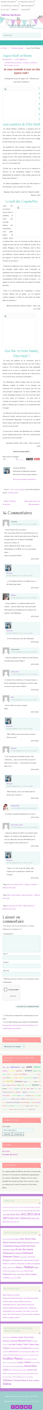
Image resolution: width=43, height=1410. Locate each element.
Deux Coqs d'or (15, 489)
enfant (12, 1077)
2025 (15, 1222)
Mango (5, 1267)
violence (10, 1109)
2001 (19, 1210)
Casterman (8, 1246)
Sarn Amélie (30, 1373)
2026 (18, 1222)
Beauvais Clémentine (10, 1341)
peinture (32, 1095)
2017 (17, 1218)
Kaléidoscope (18, 1260)
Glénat (15, 1256)
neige (11, 1095)
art (23, 1070)
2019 (28, 1218)
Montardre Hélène (18, 1366)
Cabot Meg (11, 1344)
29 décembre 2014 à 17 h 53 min (24, 827)
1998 (9, 1210)
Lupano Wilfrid (23, 1362)
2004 (28, 1211)
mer (21, 1092)
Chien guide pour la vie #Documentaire (32, 502)
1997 (6, 1210)
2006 (34, 1211)
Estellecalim (15, 806)
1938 (9, 1207)
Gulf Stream (31, 1257)
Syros (23, 1274)
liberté (36, 1088)
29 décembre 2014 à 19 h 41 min (20, 863)
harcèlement (13, 1085)
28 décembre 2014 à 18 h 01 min (20, 786)
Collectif (5, 1351)
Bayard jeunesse (34, 1243)
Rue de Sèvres (28, 1271)
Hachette (6, 1260)
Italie (25, 1088)
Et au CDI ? (5, 10)
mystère (4, 1095)
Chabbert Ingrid (15, 1348)
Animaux (12, 1071)
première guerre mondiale (18, 1099)
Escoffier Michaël (13, 1355)
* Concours (25, 10)
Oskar (36, 1267)
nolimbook (32, 1308)
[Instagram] (26, 1407)
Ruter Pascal (23, 1373)
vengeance (36, 1105)
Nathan (22, 489)
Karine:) (14, 748)
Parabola (25, 1401)
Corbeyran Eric (12, 1351)
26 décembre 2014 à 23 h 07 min (24, 700)
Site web (6, 970)
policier (4, 1099)
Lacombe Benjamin (12, 1362)
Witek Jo (24, 1380)
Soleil (19, 1274)
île (40, 1085)
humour (35, 1085)
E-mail (6, 962)
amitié (29, 1067)
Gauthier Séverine (34, 1355)
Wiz (19, 1278)
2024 (11, 1222)
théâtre (19, 1105)
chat (40, 1071)
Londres (4, 1092)
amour (37, 1066)
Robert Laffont (20, 1271)
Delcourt (25, 1245)
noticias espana (8, 1301)
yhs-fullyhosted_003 (31, 1298)
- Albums (25, 63)
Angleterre (5, 1070)
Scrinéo (14, 1274)
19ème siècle (5, 1067)
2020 (33, 1218)
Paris (29, 1095)
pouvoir (8, 1099)
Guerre (4, 1085)
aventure (28, 1070)
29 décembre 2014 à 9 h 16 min (23, 808)
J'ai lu (11, 1260)
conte (8, 1074)
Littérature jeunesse (10, 6)
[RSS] (21, 1407)
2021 (37, 1218)
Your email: (6, 1126)
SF (30, 1102)
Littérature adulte (26, 2)
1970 (14, 1207)
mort (28, 1092)
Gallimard (18, 1253)
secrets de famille (24, 1102)
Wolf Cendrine (34, 1380)
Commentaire (8, 934)
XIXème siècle (32, 1109)
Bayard (26, 1242)
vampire (31, 1105)
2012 (23, 1214)
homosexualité (28, 1085)
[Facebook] (13, 1407)
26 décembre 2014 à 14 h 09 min (24, 652)
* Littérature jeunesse (16, 48)
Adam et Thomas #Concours (9, 502)
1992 (30, 1207)
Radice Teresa (7, 1373)
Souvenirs (12, 1105)
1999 (13, 1210)
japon (28, 1088)
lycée (11, 1092)
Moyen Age (32, 1092)
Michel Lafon (11, 1267)
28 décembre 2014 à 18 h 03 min (20, 576)
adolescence (15, 1067)
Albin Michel (25, 1239)
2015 (6, 1218)
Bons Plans (6, 1151)
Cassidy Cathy (22, 1344)
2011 (18, 1214)
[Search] (38, 36)
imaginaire (4, 1088)
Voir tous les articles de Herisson (25, 479)
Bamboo (20, 1243)
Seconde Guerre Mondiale (13, 1102)
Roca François (15, 1373)
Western (26, 1109)
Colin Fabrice (35, 1348)
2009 (8, 1215)
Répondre (35, 559)
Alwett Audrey (29, 1337)
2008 (4, 1215)
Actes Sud (5, 1239)
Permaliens (13, 493)
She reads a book (17, 825)
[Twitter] (17, 1407)
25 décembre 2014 (20, 59)
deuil (20, 1074)
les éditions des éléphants (32, 1264)
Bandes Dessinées (8, 2)
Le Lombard (11, 1264)
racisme (28, 1099)
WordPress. (35, 1401)
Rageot (14, 1271)
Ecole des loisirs (24, 1249)
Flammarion (8, 1253)
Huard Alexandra (27, 1359)
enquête (20, 1078)
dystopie (30, 1074)
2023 (8, 1222)
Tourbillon (6, 1278)
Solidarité (34, 1102)
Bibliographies (27, 6)
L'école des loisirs (28, 1260)
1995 (39, 1207)
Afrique (23, 1067)
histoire (19, 1085)
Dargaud (17, 1246)
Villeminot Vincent (12, 1380)
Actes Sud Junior (13, 1239)
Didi (12, 697)
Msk (23, 1267)
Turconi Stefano (17, 1377)
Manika (13, 595)
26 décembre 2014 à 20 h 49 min (20, 633)
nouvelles (23, 1095)
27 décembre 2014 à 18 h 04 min (24, 751)
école (34, 1074)
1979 (20, 1207)
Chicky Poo (15, 672)
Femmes (36, 1081)
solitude (39, 1102)
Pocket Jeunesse (7, 1271)
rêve (35, 1099)
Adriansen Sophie (17, 1337)
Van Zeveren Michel (27, 1377)
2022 (4, 1222)
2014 (37, 1214)
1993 (33, 1207)
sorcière (4, 1105)
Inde (22, 1088)
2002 (22, 1211)
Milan (18, 1267)
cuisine (16, 1074)
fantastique (18, 1081)
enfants (16, 1077)
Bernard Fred (24, 1340)
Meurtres (25, 1092)
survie (16, 1105)
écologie (38, 1074)
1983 (25, 1207)
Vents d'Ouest (13, 1277)
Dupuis (12, 1250)
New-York (15, 1095)
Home (5, 48)
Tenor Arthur (8, 1377)
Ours (26, 1095)
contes (12, 1074)
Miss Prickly (9, 1366)
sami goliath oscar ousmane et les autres (16, 1311)
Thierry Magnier (31, 1274)
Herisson (8, 59)
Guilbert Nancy (13, 1358)
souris (7, 1105)
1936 (6, 1207)
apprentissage (19, 1070)
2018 (23, 1218)
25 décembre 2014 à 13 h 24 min (24, 524)
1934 (4, 1207)
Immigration (17, 1088)
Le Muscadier (20, 1264)
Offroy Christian (13, 1370)
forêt (40, 1081)
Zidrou (7, 1383)
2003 (25, 1211)
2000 (16, 1210)
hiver (23, 1085)
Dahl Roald (21, 1351)
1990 (28, 1207)
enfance (8, 1078)
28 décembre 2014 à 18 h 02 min (20, 729)
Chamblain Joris (26, 1348)
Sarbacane (7, 1274)
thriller (23, 1105)
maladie (18, 1092)
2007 (38, 1211)
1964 (12, 1207)
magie (14, 1092)
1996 (4, 1210)
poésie (39, 1095)
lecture (32, 1088)
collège (4, 1074)
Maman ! (14, 10)
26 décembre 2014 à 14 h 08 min (24, 598)
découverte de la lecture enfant (21, 1314)
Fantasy (25, 1081)
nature (7, 1095)
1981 (22, 1207)
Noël (19, 1095)
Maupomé (33, 1362)
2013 (30, 1214)
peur (36, 1095)
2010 (12, 1214)
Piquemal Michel (22, 1370)
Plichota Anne (32, 1370)
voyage (15, 1109)
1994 (36, 1207)
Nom (5, 954)
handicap (8, 1085)
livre (40, 1088)
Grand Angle (23, 1257)
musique (38, 1092)
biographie (35, 1070)
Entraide (35, 1077)
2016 (12, 1218)
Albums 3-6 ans (13, 65)
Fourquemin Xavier (24, 1355)
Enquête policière (28, 1077)
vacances (27, 1105)
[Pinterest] (30, 1407)
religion (32, 1099)
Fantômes (30, 1081)
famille (10, 1081)
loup (8, 1092)
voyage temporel (20, 1109)
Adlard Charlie (6, 1337)
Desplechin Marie (30, 1351)
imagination (10, 1088)
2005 (31, 1211)
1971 (17, 1207)
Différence (24, 1074)
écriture (4, 1077)
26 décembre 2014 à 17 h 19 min (24, 674)
